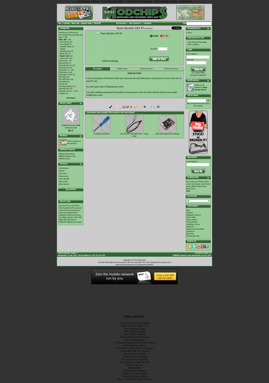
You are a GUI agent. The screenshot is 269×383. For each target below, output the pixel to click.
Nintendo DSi (64, 68)
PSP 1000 (62, 77)
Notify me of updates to (200, 87)
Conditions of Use (193, 224)
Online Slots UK (134, 365)
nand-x (77, 210)
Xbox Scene (63, 182)
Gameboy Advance (66, 86)
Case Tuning (64, 44)
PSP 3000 (62, 82)
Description (97, 69)
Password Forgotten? (198, 75)
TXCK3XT (97, 23)
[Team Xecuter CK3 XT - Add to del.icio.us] (110, 107)
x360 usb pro (71, 220)
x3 (73, 217)
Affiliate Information (66, 154)
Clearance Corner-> (66, 91)
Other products (193, 44)
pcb (65, 213)
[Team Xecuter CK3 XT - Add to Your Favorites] (151, 107)
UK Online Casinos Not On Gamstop (134, 348)
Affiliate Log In (64, 159)
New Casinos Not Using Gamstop (134, 379)
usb (73, 215)
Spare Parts (64, 58)
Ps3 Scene (63, 174)
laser (68, 210)
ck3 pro (68, 206)
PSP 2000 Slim (64, 79)
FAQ (187, 210)
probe (69, 213)
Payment (189, 213)
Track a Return (191, 220)
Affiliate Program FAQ (67, 156)
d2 (65, 210)
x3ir (76, 217)
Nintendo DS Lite (65, 65)
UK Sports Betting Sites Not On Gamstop (134, 342)
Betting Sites (134, 367)
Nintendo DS (63, 63)
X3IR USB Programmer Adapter (167, 134)
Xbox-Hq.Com (64, 184)
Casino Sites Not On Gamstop (134, 323)
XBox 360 (75, 23)
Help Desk (190, 227)
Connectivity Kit (68, 208)
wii (60, 217)
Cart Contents (135, 23)
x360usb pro (71, 222)
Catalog (66, 23)
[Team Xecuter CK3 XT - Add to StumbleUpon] (131, 107)
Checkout (147, 23)
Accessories (64, 42)
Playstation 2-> (64, 70)
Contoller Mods (65, 47)
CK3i (60, 208)
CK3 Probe (75, 206)
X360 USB (62, 220)
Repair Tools (86, 23)
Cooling (62, 49)
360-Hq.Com (63, 168)
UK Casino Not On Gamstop (134, 337)
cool (76, 208)
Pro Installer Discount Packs (69, 35)
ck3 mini (62, 206)
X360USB (62, 222)
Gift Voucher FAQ (192, 236)
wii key (69, 217)
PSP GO (62, 84)
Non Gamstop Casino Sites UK (134, 362)
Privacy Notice (191, 222)
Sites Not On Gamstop (134, 334)
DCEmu (61, 171)
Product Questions (171, 69)
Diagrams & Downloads (195, 229)
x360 (80, 217)
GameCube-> (64, 61)
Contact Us (190, 231)
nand (73, 210)
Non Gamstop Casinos (134, 345)
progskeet (63, 215)
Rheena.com (63, 176)
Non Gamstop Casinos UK (134, 325)
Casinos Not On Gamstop (134, 356)
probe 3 (75, 213)
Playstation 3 (64, 72)
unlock (69, 215)
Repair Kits (64, 54)
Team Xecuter (64, 179)
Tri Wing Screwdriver (102, 134)
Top (59, 23)
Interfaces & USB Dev (67, 33)
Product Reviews (146, 69)
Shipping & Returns (193, 215)
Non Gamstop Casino (134, 328)
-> (63, 40)
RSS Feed (189, 234)
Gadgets (62, 93)
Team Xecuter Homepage (197, 42)
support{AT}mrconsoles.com (160, 262)
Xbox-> (61, 37)
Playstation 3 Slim (66, 75)
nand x (61, 213)
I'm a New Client (198, 73)
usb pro (78, 215)
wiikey (64, 217)
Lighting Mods (65, 51)
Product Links (122, 69)
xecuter (79, 222)
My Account (121, 23)
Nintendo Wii (64, 89)
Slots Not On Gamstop (134, 353)
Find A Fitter (191, 217)
